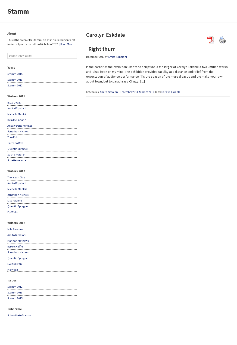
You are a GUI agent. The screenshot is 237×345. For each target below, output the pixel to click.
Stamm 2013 (146, 92)
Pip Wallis (12, 212)
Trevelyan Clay (16, 177)
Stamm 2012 (14, 85)
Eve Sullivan (14, 264)
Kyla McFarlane (16, 120)
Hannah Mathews (18, 240)
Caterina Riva (15, 143)
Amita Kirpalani (109, 92)
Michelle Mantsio (17, 114)
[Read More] (66, 44)
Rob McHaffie (15, 246)
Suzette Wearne (16, 160)
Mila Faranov (15, 229)
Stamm (18, 11)
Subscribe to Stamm (19, 315)
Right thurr (100, 48)
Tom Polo (12, 137)
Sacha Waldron (16, 154)
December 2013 (129, 92)
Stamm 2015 (14, 74)
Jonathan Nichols (17, 131)
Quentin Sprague (17, 148)
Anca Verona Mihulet (19, 125)
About (11, 33)
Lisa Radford (14, 200)
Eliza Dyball (14, 102)
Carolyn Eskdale (170, 92)
